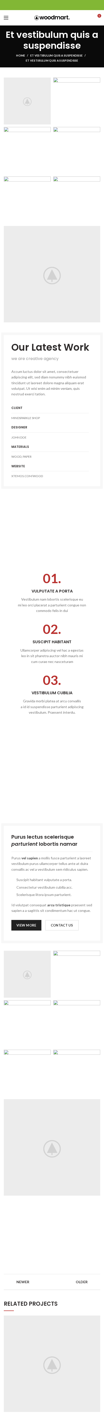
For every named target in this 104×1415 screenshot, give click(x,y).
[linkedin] (58, 5)
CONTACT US (62, 925)
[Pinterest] (52, 5)
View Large (96, 1319)
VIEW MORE (26, 925)
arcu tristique (58, 905)
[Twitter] (46, 5)
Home (20, 55)
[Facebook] (39, 5)
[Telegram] (65, 5)
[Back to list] (52, 1282)
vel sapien (29, 858)
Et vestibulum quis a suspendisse (56, 55)
